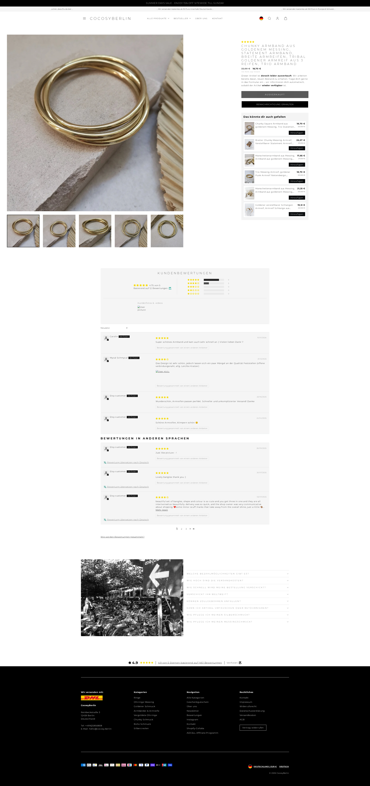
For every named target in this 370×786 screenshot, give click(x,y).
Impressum (246, 702)
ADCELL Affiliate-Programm (202, 733)
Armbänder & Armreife (146, 711)
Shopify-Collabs (195, 728)
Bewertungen (194, 715)
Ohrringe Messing (144, 702)
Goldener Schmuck (144, 706)
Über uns (201, 18)
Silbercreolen (141, 728)
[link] (261, 18)
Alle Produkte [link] (157, 18)
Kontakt (217, 18)
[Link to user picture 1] (163, 377)
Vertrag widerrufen (253, 727)
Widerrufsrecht (248, 706)
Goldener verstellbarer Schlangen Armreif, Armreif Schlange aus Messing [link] (274, 207)
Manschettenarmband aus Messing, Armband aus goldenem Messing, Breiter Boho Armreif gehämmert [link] (275, 190)
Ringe (137, 697)
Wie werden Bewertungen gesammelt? (123, 537)
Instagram (192, 719)
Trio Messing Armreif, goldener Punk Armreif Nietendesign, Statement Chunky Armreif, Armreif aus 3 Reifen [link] (275, 174)
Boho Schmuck (142, 724)
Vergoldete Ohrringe (145, 715)
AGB (242, 719)
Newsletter (193, 711)
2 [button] (181, 529)
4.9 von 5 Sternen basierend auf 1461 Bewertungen (190, 662)
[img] (162, 338)
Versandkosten (248, 715)
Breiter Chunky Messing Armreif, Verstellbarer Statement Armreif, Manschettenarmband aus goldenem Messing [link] (273, 142)
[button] (84, 18)
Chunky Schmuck (143, 719)
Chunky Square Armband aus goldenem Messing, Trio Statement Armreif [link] (275, 125)
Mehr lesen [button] (162, 510)
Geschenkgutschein (198, 702)
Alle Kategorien (195, 697)
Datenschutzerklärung (252, 711)
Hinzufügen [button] (297, 132)
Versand (257, 72)
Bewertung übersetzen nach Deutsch (128, 462)
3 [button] (186, 529)
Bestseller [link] (181, 18)
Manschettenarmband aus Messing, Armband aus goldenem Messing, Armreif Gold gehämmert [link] (275, 157)
